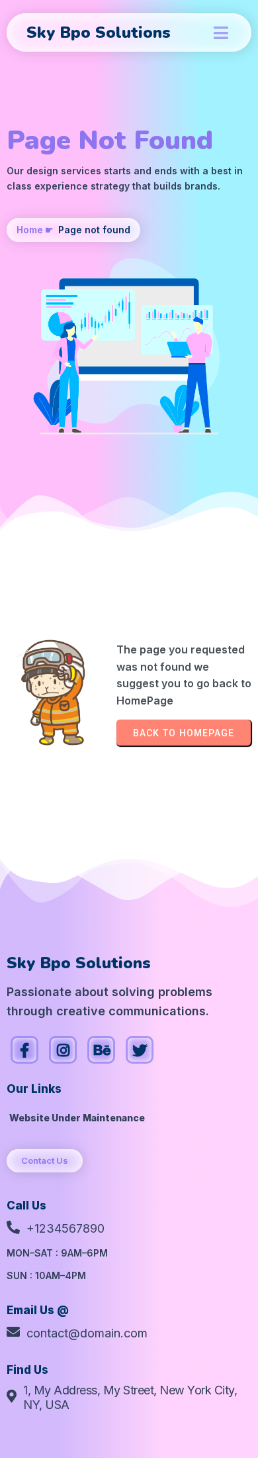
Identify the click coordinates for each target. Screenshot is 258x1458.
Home (30, 229)
